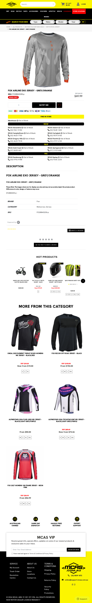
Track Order (15, 571)
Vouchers (43, 11)
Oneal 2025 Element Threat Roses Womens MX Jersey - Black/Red (25, 354)
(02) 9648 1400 (56, 130)
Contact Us (31, 578)
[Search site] (53, 4)
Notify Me (43, 105)
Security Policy (47, 588)
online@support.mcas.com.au (76, 580)
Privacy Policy (48, 554)
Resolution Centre (14, 576)
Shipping (47, 570)
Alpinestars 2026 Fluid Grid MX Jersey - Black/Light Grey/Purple (25, 420)
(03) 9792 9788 (16, 159)
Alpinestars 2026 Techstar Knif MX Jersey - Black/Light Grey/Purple (66, 420)
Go (83, 22)
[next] (83, 281)
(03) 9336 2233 (56, 159)
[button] (59, 105)
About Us (30, 567)
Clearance (67, 11)
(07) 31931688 (55, 150)
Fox (38, 201)
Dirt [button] (7, 11)
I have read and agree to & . (33, 554)
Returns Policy (50, 580)
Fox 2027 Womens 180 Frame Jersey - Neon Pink (25, 486)
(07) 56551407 (16, 150)
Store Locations (79, 11)
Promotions (49, 593)
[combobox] (35, 4)
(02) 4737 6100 (56, 141)
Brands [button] (46, 17)
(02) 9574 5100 (56, 135)
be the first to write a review (46, 245)
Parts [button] (25, 11)
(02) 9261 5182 (16, 130)
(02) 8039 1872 (76, 575)
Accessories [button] (33, 11)
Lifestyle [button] (52, 11)
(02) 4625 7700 (16, 135)
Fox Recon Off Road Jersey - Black (67, 353)
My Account (14, 567)
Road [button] (12, 11)
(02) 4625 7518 (16, 141)
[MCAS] (11, 4)
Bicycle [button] (19, 11)
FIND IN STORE (46, 117)
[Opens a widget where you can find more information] (82, 599)
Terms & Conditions (36, 554)
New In (59, 11)
